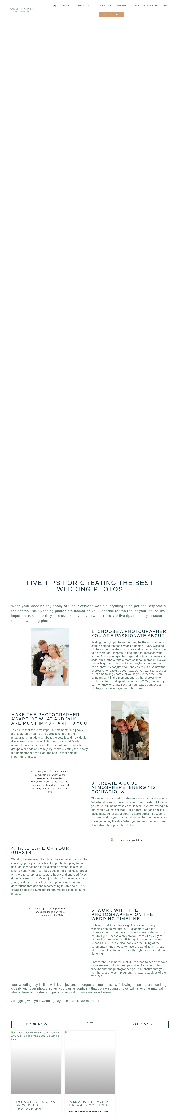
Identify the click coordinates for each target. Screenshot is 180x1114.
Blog (166, 5)
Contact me (111, 15)
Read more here (89, 1001)
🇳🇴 (54, 5)
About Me (105, 5)
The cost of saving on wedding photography (35, 1105)
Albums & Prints (84, 5)
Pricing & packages (146, 5)
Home (66, 5)
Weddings (123, 5)
